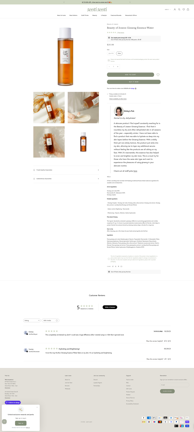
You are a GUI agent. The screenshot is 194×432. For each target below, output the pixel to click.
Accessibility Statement (132, 404)
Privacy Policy (129, 401)
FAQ (127, 382)
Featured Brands (116, 15)
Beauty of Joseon (112, 24)
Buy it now (134, 82)
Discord (96, 379)
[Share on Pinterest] (118, 266)
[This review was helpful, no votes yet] (165, 341)
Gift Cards (129, 388)
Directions (7, 387)
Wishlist (128, 394)
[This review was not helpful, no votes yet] (168, 341)
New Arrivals (61, 15)
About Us (67, 379)
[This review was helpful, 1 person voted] (165, 359)
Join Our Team (68, 382)
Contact (128, 385)
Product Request (130, 392)
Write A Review (110, 307)
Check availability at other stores (118, 99)
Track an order (129, 379)
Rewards (67, 385)
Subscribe (167, 391)
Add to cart (130, 74)
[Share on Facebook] (113, 266)
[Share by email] (121, 266)
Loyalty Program (98, 382)
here (135, 171)
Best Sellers (73, 15)
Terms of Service (130, 398)
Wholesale (67, 388)
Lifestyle (104, 15)
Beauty (95, 15)
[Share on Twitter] (116, 266)
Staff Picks (85, 15)
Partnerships (97, 385)
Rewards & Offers (131, 15)
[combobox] (32, 320)
